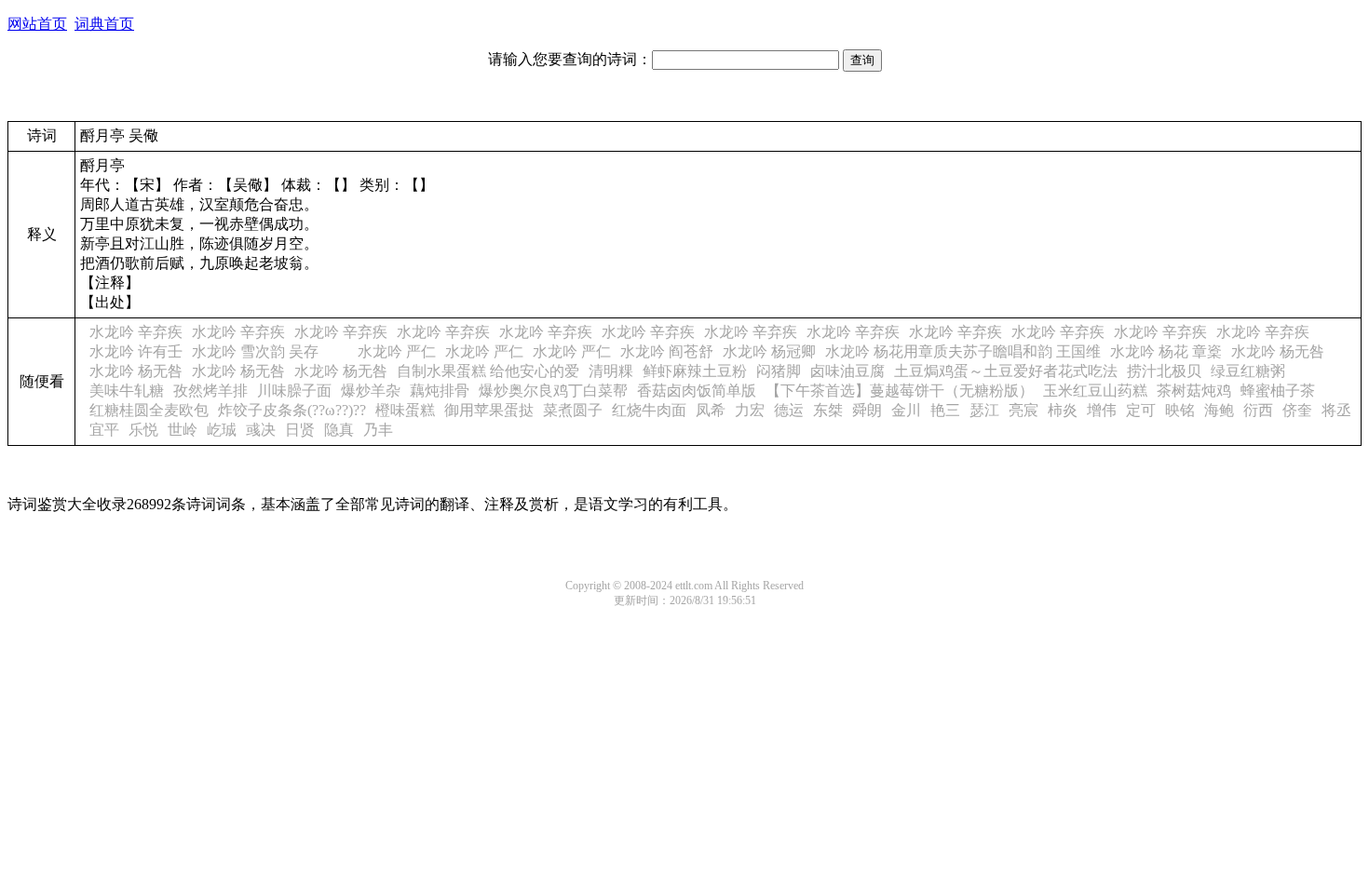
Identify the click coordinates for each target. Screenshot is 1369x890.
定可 (1141, 410)
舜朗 (867, 410)
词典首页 (104, 24)
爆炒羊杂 (370, 390)
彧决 (261, 430)
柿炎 (1063, 410)
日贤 (300, 430)
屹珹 (222, 430)
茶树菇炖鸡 (1194, 390)
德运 (789, 410)
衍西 (1258, 410)
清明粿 (611, 371)
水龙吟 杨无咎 (1277, 351)
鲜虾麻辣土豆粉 (695, 371)
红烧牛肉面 (649, 410)
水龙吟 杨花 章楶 (1166, 351)
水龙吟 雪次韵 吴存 (270, 351)
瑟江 (984, 410)
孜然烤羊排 (210, 390)
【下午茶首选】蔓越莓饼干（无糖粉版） (900, 390)
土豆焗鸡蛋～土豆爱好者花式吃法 (1006, 371)
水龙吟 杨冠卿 (769, 351)
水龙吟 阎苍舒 (666, 351)
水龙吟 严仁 (397, 351)
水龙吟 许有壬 (136, 351)
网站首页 (37, 24)
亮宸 (1023, 410)
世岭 (182, 430)
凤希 (710, 410)
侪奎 (1297, 410)
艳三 (945, 410)
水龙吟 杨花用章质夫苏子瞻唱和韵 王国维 (963, 351)
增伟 (1102, 410)
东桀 (828, 410)
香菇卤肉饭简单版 (696, 390)
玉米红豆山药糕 (1095, 390)
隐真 (339, 430)
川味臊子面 (294, 390)
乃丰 (378, 430)
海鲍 (1219, 410)
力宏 (750, 410)
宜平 (104, 430)
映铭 (1180, 410)
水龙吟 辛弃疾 (136, 332)
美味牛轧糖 (126, 390)
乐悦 (143, 430)
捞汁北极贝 (1164, 371)
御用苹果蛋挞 (489, 410)
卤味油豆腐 (847, 371)
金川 (906, 410)
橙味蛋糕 (405, 410)
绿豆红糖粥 (1248, 371)
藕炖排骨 (439, 390)
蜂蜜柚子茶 (1277, 390)
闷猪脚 (778, 371)
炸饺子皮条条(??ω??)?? (292, 410)
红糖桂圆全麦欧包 (149, 410)
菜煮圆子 (573, 410)
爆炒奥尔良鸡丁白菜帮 (553, 390)
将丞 (1336, 410)
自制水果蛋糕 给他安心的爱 (488, 371)
